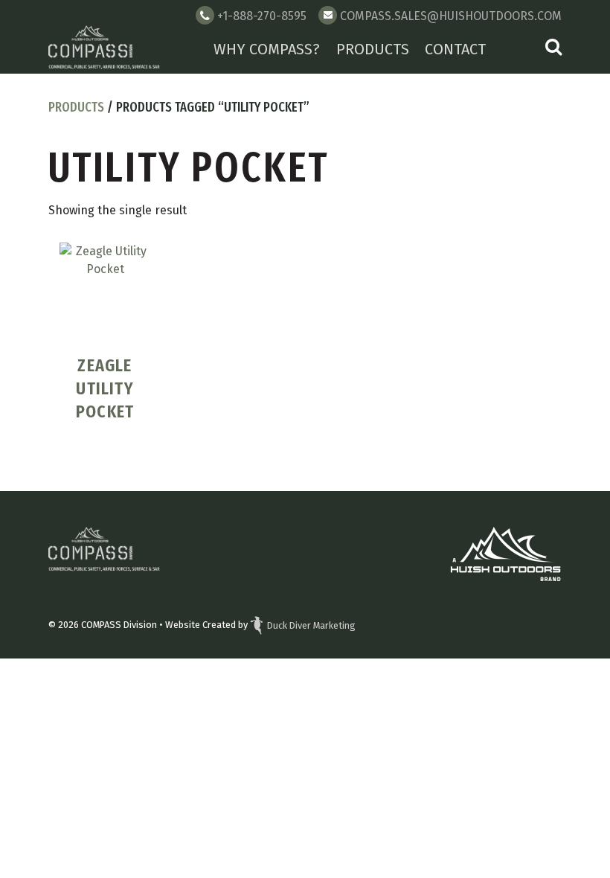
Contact (455, 49)
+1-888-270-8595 (261, 16)
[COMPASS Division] (104, 49)
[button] (553, 49)
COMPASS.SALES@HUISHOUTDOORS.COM (451, 16)
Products (372, 49)
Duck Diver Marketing (311, 625)
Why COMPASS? (267, 49)
